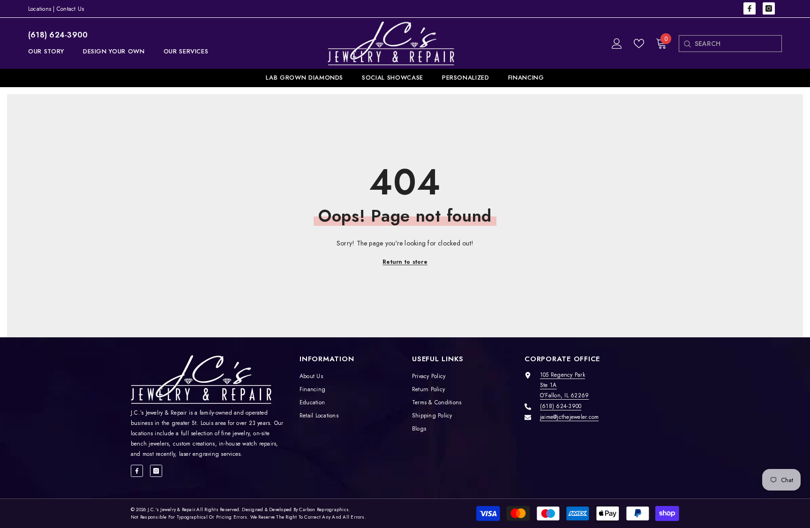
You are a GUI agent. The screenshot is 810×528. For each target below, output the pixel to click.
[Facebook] (749, 8)
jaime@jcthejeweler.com (569, 417)
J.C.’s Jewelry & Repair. (172, 509)
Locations (39, 9)
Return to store (405, 262)
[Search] (687, 44)
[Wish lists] (639, 43)
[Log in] (617, 43)
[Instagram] (769, 8)
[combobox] (738, 44)
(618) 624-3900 (58, 35)
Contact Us (70, 9)
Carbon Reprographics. (324, 509)
